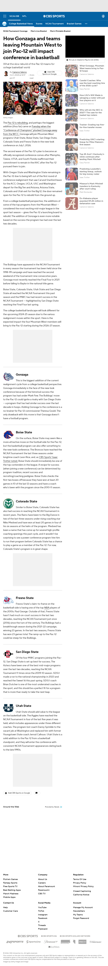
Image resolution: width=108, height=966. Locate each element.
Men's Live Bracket (39, 31)
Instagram (43, 914)
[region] (85, 47)
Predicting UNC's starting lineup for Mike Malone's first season (92, 142)
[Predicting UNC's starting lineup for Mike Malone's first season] (71, 144)
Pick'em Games (10, 879)
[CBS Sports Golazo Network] (75, 935)
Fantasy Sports (10, 883)
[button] (5, 16)
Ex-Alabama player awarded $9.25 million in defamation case (91, 201)
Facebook (42, 918)
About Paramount (46, 886)
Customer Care (10, 911)
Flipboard (42, 929)
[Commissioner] (68, 941)
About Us (42, 879)
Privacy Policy (79, 883)
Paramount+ (44, 890)
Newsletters (79, 911)
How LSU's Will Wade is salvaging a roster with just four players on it (92, 98)
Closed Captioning (82, 891)
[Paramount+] (51, 941)
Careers (42, 883)
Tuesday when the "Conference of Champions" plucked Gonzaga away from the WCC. (30, 130)
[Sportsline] (34, 941)
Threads (42, 925)
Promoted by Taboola (52, 807)
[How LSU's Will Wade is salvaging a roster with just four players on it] (71, 100)
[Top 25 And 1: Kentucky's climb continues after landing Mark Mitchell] (71, 159)
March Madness (10, 893)
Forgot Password (81, 918)
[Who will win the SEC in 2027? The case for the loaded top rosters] (71, 115)
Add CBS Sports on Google (49, 73)
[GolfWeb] (54, 947)
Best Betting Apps (12, 890)
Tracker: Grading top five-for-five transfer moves (92, 126)
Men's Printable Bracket (60, 31)
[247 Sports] (14, 941)
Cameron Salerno (19, 72)
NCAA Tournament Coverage (15, 31)
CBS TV (42, 893)
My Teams (78, 914)
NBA (46, 607)
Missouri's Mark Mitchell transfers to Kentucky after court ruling (91, 186)
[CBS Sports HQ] (49, 935)
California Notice (81, 894)
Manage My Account (83, 907)
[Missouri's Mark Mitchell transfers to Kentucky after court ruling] (71, 188)
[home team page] (8, 377)
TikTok (41, 911)
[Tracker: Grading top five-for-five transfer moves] (71, 130)
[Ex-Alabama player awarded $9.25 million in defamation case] (71, 203)
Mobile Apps (9, 897)
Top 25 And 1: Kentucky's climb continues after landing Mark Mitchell (92, 156)
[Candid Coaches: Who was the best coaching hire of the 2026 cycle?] (71, 85)
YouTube (42, 907)
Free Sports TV (10, 886)
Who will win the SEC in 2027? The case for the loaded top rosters (91, 112)
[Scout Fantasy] (96, 941)
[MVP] (82, 940)
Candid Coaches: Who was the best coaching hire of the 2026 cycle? (92, 83)
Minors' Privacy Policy (83, 886)
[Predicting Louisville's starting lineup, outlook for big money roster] (71, 174)
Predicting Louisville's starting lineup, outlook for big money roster (91, 171)
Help (5, 907)
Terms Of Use (79, 879)
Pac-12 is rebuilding (18, 122)
